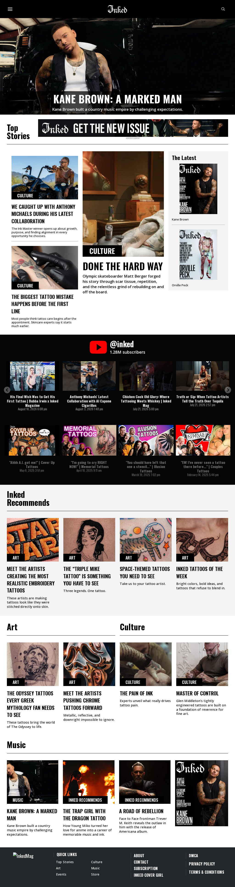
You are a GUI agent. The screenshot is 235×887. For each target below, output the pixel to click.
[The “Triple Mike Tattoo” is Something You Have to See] (89, 540)
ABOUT (139, 855)
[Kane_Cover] (133, 127)
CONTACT (141, 862)
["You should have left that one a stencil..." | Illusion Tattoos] (146, 440)
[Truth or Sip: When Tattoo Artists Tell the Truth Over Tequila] (202, 376)
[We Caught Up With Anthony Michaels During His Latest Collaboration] (44, 177)
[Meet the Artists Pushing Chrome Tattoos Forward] (89, 664)
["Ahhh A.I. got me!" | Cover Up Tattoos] (32, 440)
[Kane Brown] (198, 194)
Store (95, 874)
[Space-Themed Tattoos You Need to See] (146, 540)
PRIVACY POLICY (202, 864)
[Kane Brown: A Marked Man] (117, 65)
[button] (7, 390)
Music (18, 800)
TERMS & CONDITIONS (206, 872)
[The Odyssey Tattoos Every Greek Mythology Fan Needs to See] (33, 664)
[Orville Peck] (198, 258)
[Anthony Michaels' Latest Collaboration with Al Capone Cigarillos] (89, 376)
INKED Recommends (85, 800)
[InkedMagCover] (201, 792)
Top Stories (65, 862)
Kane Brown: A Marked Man (117, 98)
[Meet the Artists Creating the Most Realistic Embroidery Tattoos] (33, 540)
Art (16, 558)
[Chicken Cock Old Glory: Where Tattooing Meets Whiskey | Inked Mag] (145, 376)
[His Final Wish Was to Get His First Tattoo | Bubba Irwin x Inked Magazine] (32, 376)
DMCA (193, 855)
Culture (25, 195)
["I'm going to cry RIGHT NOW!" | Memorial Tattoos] (89, 440)
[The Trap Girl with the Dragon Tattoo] (88, 782)
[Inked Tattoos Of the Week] (202, 540)
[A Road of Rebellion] (145, 782)
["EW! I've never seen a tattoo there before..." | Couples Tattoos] (203, 440)
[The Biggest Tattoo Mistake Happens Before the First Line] (44, 267)
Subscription (146, 868)
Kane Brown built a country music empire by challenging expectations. (117, 109)
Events (61, 874)
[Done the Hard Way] (123, 204)
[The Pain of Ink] (146, 664)
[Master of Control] (202, 664)
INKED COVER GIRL (148, 875)
